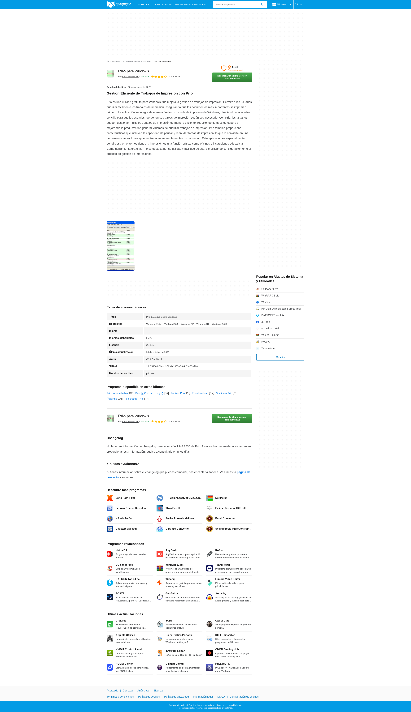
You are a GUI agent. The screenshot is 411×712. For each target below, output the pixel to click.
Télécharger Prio (134, 398)
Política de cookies (149, 696)
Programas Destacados (190, 4)
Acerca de (112, 690)
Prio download (200, 393)
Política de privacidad (176, 696)
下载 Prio (112, 398)
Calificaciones (162, 4)
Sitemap (158, 690)
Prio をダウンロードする (149, 393)
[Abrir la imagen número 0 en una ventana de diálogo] (121, 246)
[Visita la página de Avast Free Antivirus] (232, 68)
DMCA (221, 696)
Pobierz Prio (178, 393)
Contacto (128, 690)
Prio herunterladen (117, 393)
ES (296, 4)
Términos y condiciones (120, 696)
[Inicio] (108, 61)
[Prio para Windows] (110, 73)
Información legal (203, 696)
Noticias (143, 4)
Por (128, 76)
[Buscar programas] (261, 4)
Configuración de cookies (244, 696)
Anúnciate (143, 690)
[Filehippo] (119, 4)
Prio (133, 71)
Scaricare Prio (224, 393)
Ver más (280, 357)
